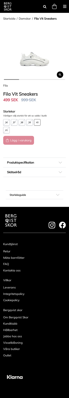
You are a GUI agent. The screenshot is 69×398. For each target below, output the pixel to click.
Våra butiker (11, 349)
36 (6, 122)
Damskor (25, 18)
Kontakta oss (12, 270)
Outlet (7, 355)
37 (14, 122)
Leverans (9, 287)
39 (29, 122)
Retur (6, 251)
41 (6, 130)
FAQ (6, 264)
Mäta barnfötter (14, 258)
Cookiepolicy (11, 300)
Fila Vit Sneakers (45, 18)
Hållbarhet (10, 330)
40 (37, 122)
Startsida (9, 18)
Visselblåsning (13, 343)
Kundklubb (10, 323)
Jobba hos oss (12, 336)
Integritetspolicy (14, 294)
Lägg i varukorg (20, 140)
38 (22, 122)
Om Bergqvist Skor (15, 317)
